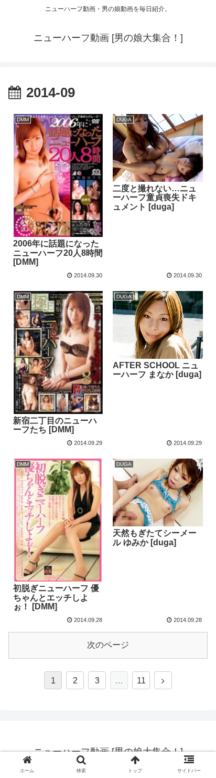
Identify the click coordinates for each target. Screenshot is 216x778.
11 (141, 680)
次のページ (108, 644)
